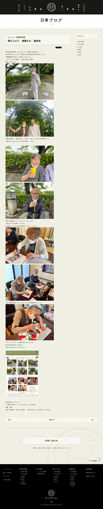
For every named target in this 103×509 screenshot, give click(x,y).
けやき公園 (80, 44)
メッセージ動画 (41, 471)
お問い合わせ (84, 7)
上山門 (79, 55)
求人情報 (41, 7)
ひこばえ (79, 47)
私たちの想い (19, 7)
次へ (92, 419)
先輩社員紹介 (41, 473)
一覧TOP (51, 419)
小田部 (79, 49)
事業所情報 (35, 7)
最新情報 (67, 7)
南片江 (79, 52)
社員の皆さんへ (78, 7)
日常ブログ (62, 7)
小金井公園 (80, 41)
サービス (24, 7)
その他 (72, 485)
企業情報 (73, 7)
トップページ (7, 469)
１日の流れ (30, 7)
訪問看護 (23, 483)
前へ (10, 419)
